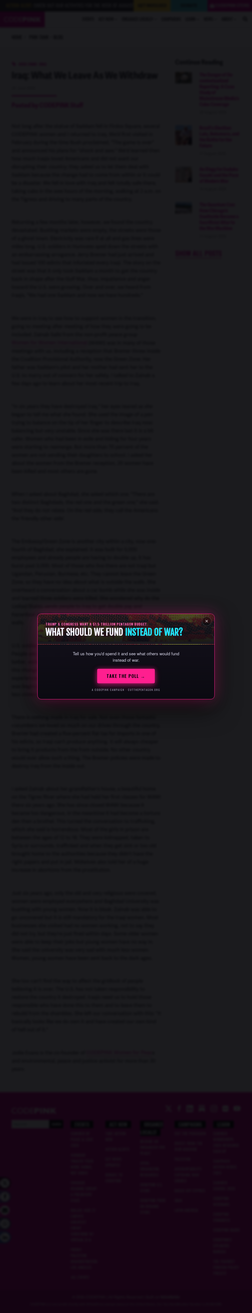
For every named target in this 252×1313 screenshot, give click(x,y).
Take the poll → (126, 676)
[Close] (206, 621)
